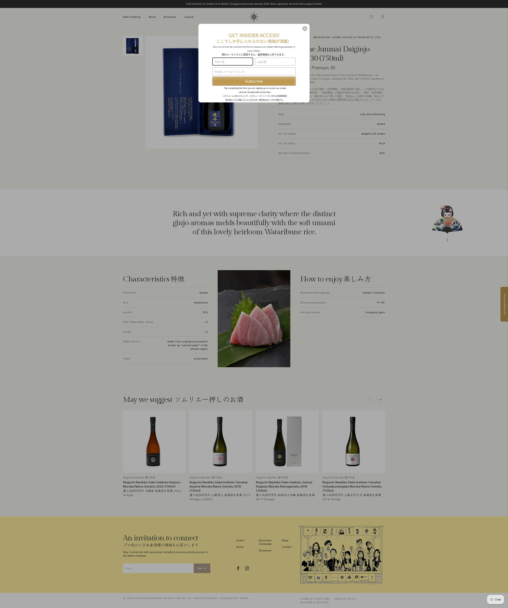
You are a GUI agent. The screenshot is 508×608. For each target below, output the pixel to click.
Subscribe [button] (254, 81)
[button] (304, 28)
